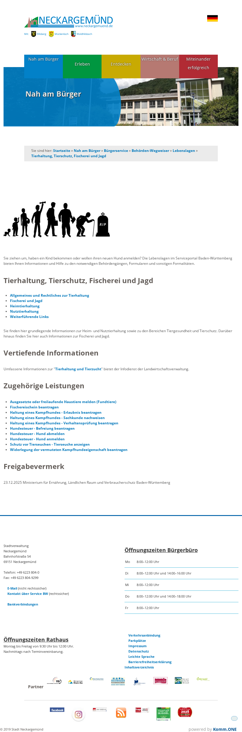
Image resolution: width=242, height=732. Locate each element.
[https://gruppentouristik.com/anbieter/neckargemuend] (142, 711)
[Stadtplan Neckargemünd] (100, 710)
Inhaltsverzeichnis (139, 667)
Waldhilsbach (84, 33)
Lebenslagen (184, 150)
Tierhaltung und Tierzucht (78, 368)
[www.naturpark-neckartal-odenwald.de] (182, 682)
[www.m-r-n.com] (75, 685)
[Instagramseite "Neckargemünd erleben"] (78, 720)
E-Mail (12, 588)
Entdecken (121, 64)
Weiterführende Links (29, 316)
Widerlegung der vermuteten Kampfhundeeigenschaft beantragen (68, 449)
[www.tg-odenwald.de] (203, 679)
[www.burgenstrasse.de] (160, 683)
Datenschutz (138, 651)
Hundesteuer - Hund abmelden (37, 433)
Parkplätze (137, 640)
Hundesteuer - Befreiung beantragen (42, 428)
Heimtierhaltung (25, 306)
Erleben (82, 64)
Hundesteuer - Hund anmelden (37, 439)
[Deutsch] (212, 20)
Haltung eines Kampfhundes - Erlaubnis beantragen (56, 412)
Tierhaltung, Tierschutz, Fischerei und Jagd (68, 155)
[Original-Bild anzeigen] (121, 219)
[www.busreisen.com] (163, 719)
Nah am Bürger (43, 59)
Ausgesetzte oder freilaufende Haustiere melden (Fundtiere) (63, 401)
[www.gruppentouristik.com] (185, 715)
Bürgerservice (116, 150)
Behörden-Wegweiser (150, 150)
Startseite (61, 150)
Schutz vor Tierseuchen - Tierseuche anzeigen (50, 444)
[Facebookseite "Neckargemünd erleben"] (57, 710)
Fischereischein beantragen (34, 407)
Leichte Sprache (141, 656)
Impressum (137, 646)
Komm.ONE (225, 729)
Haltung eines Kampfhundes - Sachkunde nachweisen (57, 417)
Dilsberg (41, 33)
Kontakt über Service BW (27, 593)
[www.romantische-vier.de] (139, 684)
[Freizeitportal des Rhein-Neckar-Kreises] (97, 680)
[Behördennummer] (54, 682)
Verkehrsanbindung (144, 635)
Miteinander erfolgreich (198, 63)
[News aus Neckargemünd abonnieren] (121, 716)
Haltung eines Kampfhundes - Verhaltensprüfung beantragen (64, 423)
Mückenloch (61, 33)
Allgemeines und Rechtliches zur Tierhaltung (49, 295)
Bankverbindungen (22, 604)
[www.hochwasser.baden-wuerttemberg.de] (118, 684)
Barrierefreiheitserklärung (149, 662)
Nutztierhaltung (24, 311)
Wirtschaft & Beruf (159, 59)
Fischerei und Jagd (26, 300)
